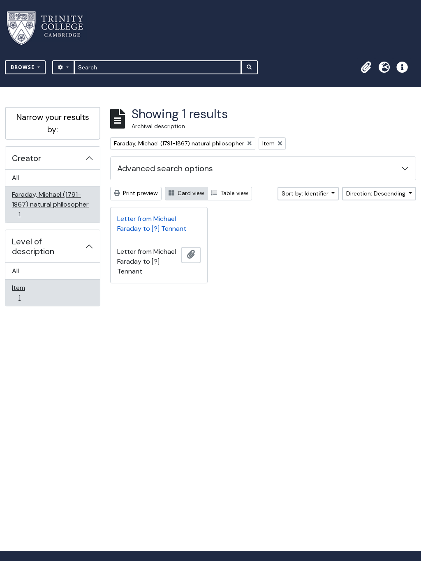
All (15, 177)
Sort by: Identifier (306, 193)
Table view (233, 193)
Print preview (139, 193)
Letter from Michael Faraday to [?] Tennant (151, 223)
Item (25, 292)
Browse (23, 67)
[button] (366, 67)
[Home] (50, 28)
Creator (26, 158)
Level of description (33, 246)
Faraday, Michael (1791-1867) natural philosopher (50, 204)
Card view (190, 193)
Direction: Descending (376, 193)
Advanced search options (165, 168)
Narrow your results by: (52, 123)
